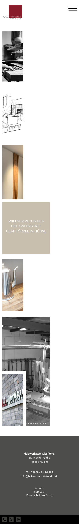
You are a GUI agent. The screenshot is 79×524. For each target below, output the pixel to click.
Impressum (39, 491)
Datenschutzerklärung (39, 495)
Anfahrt (39, 488)
